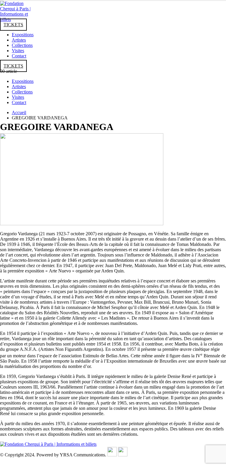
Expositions (23, 34)
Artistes (19, 39)
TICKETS (13, 24)
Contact (19, 55)
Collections (22, 45)
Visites (18, 50)
